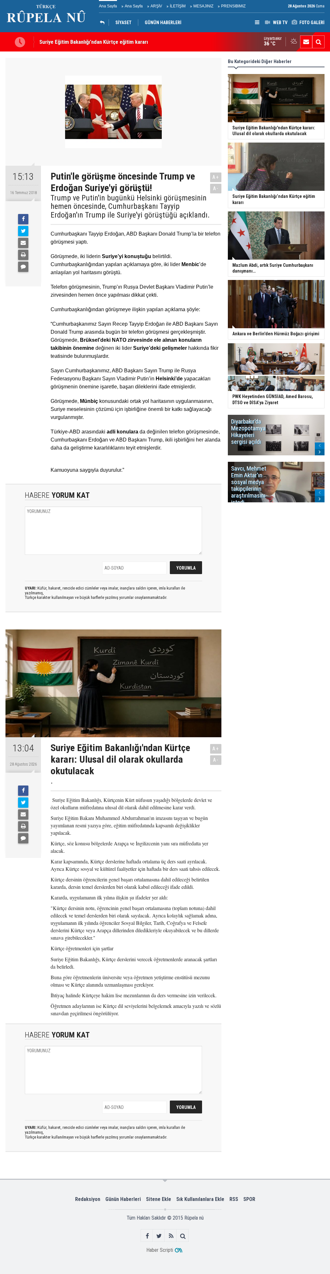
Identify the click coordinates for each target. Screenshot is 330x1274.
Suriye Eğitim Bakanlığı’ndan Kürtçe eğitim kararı (93, 42)
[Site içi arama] (318, 41)
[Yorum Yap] (23, 267)
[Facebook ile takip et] (147, 1236)
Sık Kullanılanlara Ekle (200, 1199)
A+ (215, 177)
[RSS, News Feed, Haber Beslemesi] (171, 1236)
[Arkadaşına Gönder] (23, 243)
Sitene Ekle (158, 1199)
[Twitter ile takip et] (159, 1236)
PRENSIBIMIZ (233, 6)
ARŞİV (156, 6)
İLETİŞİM (178, 6)
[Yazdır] (23, 255)
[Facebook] (23, 219)
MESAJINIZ (203, 6)
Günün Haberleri (123, 1199)
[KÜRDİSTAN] (104, 22)
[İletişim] (306, 41)
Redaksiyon (87, 1199)
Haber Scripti (159, 1250)
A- (216, 188)
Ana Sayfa (108, 6)
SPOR (249, 1199)
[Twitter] (23, 231)
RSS (233, 1199)
